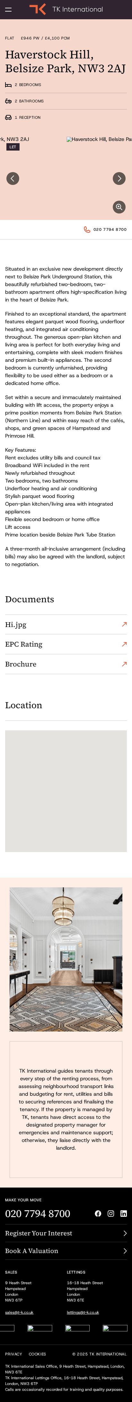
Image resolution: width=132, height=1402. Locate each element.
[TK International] (65, 9)
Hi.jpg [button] (15, 624)
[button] (8, 10)
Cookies (37, 1354)
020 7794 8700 (110, 229)
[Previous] (12, 178)
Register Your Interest (38, 1233)
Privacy (13, 1354)
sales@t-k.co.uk (19, 1312)
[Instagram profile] (111, 1213)
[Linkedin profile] (123, 1213)
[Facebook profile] (98, 1213)
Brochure (21, 664)
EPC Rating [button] (23, 644)
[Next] (119, 178)
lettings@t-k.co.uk (83, 1312)
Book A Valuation (31, 1251)
